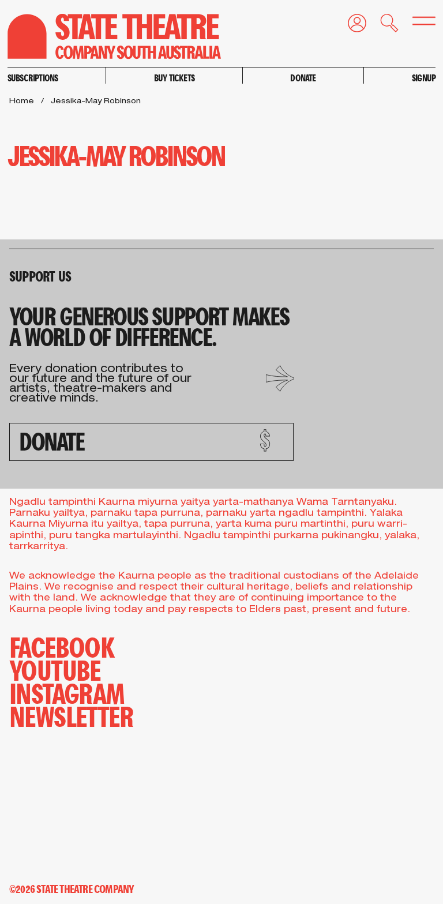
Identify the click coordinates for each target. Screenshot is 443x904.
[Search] (382, 25)
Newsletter (71, 715)
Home (21, 102)
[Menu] (417, 24)
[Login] (350, 25)
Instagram (67, 692)
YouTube (54, 669)
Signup (424, 77)
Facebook (61, 646)
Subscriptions (32, 77)
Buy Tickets (174, 77)
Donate (303, 77)
